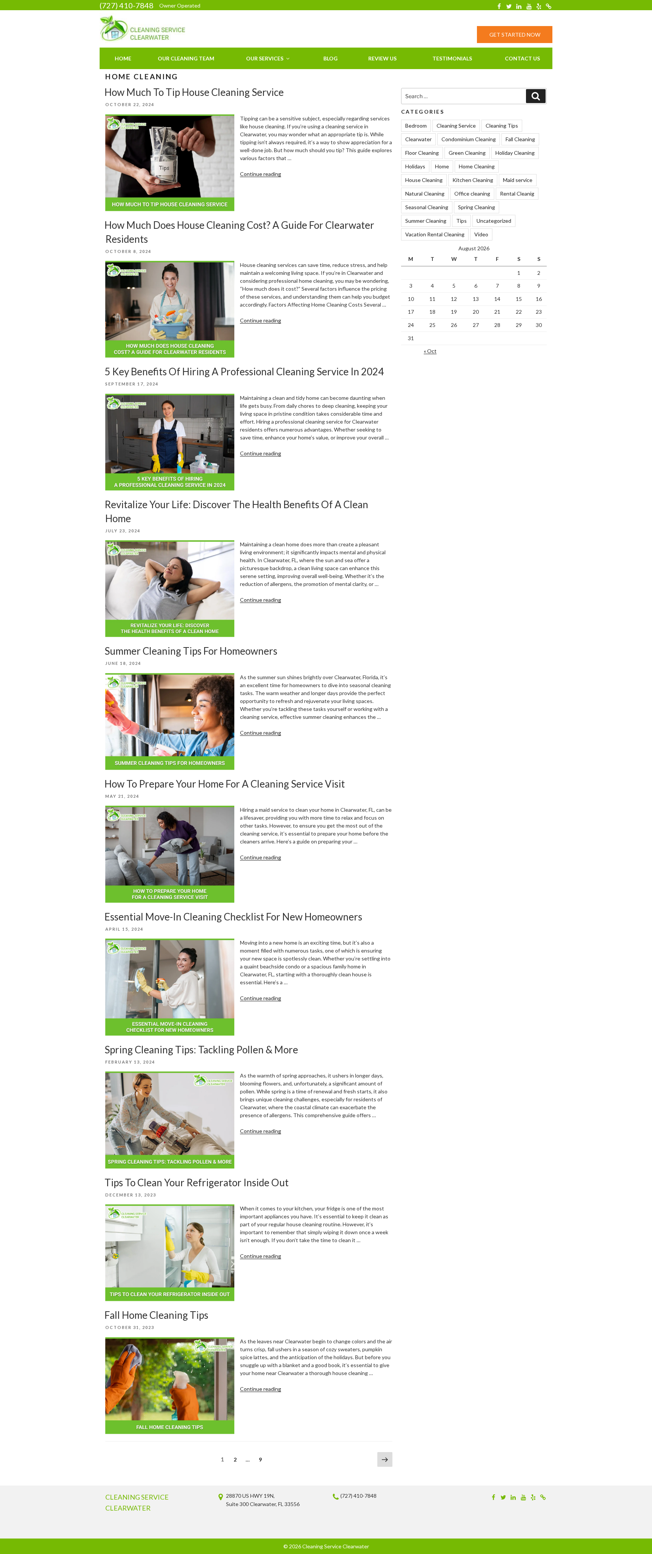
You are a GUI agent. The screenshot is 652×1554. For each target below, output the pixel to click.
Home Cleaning (477, 166)
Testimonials (452, 58)
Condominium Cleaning (468, 139)
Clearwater (418, 139)
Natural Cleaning (424, 193)
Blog (330, 58)
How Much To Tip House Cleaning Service (194, 92)
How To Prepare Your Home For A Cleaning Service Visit (225, 784)
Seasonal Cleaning (426, 207)
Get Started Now (514, 34)
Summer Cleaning (425, 220)
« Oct (430, 351)
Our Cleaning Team (186, 58)
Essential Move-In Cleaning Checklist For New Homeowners (233, 917)
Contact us (522, 58)
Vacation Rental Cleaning (434, 234)
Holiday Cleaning (515, 153)
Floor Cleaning (422, 153)
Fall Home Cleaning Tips (156, 1315)
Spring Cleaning (476, 207)
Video (481, 234)
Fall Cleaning (520, 139)
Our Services (264, 58)
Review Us (382, 58)
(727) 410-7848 (127, 5)
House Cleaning (424, 180)
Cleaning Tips (502, 125)
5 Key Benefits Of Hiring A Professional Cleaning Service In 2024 (244, 371)
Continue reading (260, 174)
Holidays (415, 166)
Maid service (517, 180)
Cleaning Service (456, 125)
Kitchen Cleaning (472, 180)
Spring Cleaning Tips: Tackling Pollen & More (201, 1050)
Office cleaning (472, 193)
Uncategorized (494, 220)
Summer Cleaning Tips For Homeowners (191, 651)
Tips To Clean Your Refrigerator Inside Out (197, 1182)
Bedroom (416, 125)
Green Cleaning (467, 153)
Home (123, 58)
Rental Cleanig (517, 193)
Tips (461, 220)
